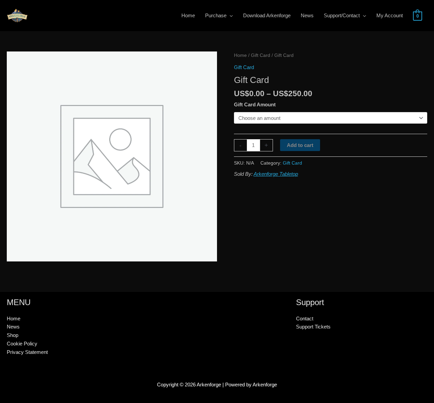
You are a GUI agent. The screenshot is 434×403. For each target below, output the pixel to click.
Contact (304, 318)
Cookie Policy (22, 343)
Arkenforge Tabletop (276, 174)
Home (240, 55)
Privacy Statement (27, 352)
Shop (12, 335)
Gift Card (260, 55)
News (13, 327)
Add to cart (300, 145)
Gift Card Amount (255, 104)
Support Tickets (313, 327)
